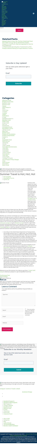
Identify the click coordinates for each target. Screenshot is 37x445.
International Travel (7, 127)
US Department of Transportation (32, 199)
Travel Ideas (5, 149)
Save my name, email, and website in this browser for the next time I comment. (30, 312)
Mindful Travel (5, 132)
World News (5, 163)
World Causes (5, 162)
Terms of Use (29, 434)
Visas (3, 161)
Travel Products (6, 152)
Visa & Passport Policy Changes (10, 159)
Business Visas (6, 104)
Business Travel (6, 103)
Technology (5, 142)
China (3, 108)
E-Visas (4, 117)
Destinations (5, 115)
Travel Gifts (5, 148)
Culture (4, 114)
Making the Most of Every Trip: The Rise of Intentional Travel (17, 41)
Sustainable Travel (7, 139)
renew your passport (5, 222)
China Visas (5, 110)
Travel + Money (6, 145)
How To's (4, 124)
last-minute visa (19, 222)
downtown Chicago (27, 392)
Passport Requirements (8, 135)
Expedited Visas (6, 120)
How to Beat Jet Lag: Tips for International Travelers (15, 42)
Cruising (4, 113)
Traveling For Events (7, 158)
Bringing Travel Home (7, 101)
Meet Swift (5, 131)
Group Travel (5, 123)
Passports (5, 137)
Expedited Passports (7, 118)
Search (2, 27)
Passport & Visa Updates (8, 134)
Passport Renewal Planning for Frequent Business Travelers (17, 48)
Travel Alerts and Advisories (9, 147)
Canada (2, 227)
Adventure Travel (6, 100)
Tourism (4, 144)
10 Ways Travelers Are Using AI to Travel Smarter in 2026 (16, 46)
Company (4, 111)
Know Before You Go (7, 128)
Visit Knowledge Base (9, 424)
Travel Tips (5, 155)
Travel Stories (5, 154)
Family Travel (5, 121)
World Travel (5, 165)
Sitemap (25, 435)
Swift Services (6, 141)
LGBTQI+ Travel (6, 130)
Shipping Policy (18, 435)
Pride (3, 138)
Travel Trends (5, 156)
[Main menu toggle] (33, 13)
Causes (4, 106)
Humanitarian (5, 125)
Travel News (5, 151)
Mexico (8, 227)
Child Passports (6, 107)
